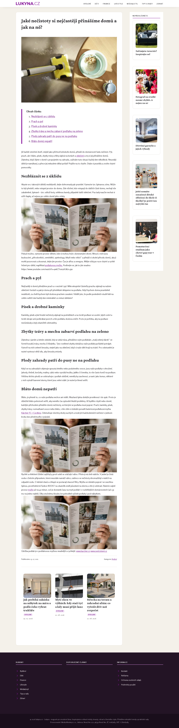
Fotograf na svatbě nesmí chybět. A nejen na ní (145, 99)
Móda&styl (132, 4)
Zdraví (160, 4)
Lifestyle (118, 4)
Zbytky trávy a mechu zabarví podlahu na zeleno (57, 131)
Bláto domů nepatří (41, 141)
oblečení (80, 155)
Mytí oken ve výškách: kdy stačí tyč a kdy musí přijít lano (69, 603)
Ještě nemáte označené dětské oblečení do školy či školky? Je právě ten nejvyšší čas (146, 197)
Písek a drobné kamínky (44, 126)
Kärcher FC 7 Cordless (31, 413)
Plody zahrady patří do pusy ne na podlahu (54, 136)
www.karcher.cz (83, 551)
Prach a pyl (37, 121)
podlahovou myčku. (54, 265)
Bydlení (87, 4)
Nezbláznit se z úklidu (43, 116)
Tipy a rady (147, 4)
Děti (97, 4)
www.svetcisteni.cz (98, 551)
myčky (30, 489)
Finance (106, 4)
